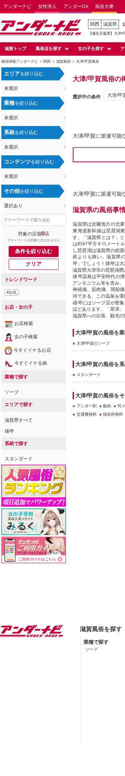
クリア (34, 264)
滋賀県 (110, 24)
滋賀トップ (15, 48)
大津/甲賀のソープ (93, 343)
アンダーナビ (17, 6)
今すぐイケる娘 (30, 363)
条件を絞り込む (33, 251)
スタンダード (19, 458)
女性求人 (47, 6)
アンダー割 (86, 406)
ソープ (12, 392)
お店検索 (23, 323)
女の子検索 (26, 336)
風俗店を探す (49, 48)
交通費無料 (86, 414)
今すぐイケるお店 (32, 350)
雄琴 (9, 431)
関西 (94, 24)
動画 (107, 406)
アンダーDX (75, 6)
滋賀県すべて (19, 420)
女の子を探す (91, 48)
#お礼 (12, 292)
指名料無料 (113, 414)
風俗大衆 (104, 6)
